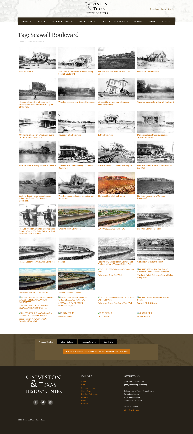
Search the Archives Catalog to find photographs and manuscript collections (96, 351)
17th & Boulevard (105, 135)
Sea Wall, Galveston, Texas (149, 229)
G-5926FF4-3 (143, 316)
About (84, 381)
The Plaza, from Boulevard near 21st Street (114, 72)
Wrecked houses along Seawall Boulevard (76, 102)
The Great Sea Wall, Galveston (111, 196)
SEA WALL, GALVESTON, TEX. (111, 229)
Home (22, 42)
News (152, 21)
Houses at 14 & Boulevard (69, 135)
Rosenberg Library (158, 9)
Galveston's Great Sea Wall (110, 275)
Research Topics (88, 388)
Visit (83, 384)
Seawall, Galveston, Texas (69, 292)
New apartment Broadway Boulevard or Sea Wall (154, 166)
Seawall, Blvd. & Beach (147, 303)
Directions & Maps (131, 410)
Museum (138, 21)
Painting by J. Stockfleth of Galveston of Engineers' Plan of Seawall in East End (115, 263)
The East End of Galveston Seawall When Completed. (155, 276)
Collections (86, 391)
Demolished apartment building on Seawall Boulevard (152, 136)
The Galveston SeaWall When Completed (37, 262)
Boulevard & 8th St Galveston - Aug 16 (115, 165)
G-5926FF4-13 (65, 316)
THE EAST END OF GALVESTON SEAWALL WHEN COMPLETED (33, 306)
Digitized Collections (89, 394)
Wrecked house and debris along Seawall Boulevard (76, 197)
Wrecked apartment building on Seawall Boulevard (75, 166)
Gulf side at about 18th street (150, 262)
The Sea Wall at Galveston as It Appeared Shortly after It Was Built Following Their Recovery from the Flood (37, 231)
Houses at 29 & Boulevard (148, 71)
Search (171, 9)
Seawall (61, 262)
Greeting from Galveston (69, 229)
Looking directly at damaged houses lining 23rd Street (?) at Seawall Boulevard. (35, 198)
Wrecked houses (26, 71)
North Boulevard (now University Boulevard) (151, 197)
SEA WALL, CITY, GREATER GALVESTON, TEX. (70, 304)
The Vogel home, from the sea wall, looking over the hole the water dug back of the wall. (37, 104)
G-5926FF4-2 (104, 316)
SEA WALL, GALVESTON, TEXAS (33, 292)
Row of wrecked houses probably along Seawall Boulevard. (75, 72)
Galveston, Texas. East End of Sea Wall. (115, 303)
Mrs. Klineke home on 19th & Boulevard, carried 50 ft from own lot (36, 136)
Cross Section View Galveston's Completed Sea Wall (33, 320)
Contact (167, 21)
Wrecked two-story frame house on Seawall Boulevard (113, 103)
